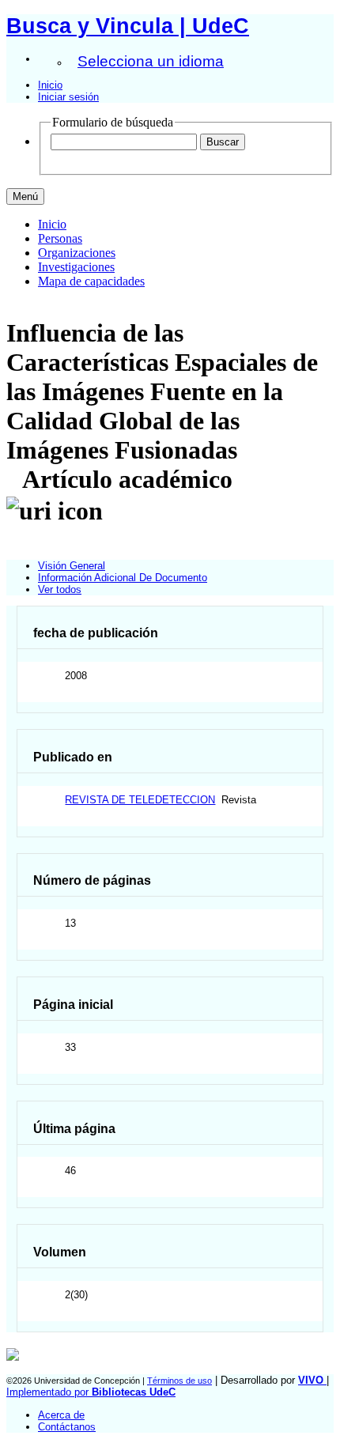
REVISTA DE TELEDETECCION (140, 800)
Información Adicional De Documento (122, 578)
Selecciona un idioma (150, 61)
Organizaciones (76, 252)
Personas (60, 238)
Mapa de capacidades (91, 281)
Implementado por (91, 1392)
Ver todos (59, 589)
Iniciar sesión (68, 97)
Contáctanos (67, 1427)
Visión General (71, 566)
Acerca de (61, 1415)
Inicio (50, 85)
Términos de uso (179, 1380)
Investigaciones (76, 267)
